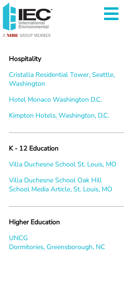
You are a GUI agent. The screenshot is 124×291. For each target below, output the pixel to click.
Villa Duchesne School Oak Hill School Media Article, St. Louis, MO (60, 185)
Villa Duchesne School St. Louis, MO (62, 164)
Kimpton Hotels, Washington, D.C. (59, 115)
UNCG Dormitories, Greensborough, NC (57, 243)
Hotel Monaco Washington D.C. (55, 99)
